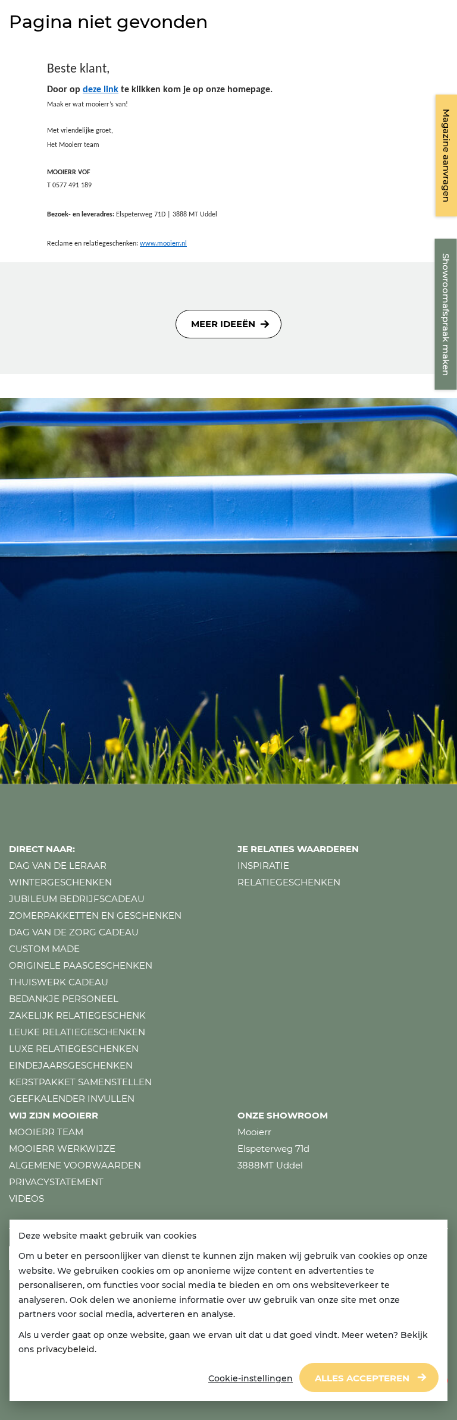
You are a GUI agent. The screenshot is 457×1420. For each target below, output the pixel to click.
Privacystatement (56, 1181)
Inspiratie (263, 865)
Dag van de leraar (58, 865)
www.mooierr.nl (163, 243)
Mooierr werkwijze (62, 1148)
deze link (100, 90)
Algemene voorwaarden (75, 1165)
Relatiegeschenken (288, 882)
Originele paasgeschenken (80, 965)
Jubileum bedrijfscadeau (77, 898)
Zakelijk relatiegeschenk (77, 1015)
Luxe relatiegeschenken (74, 1048)
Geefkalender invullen (71, 1098)
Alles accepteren (362, 1378)
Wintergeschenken (60, 882)
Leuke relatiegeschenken (77, 1032)
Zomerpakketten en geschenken (95, 915)
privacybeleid (65, 1349)
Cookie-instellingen (250, 1378)
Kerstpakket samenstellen (80, 1082)
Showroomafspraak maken (446, 314)
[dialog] (228, 1311)
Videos (26, 1198)
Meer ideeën (223, 323)
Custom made (44, 948)
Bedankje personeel (63, 998)
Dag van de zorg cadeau (74, 932)
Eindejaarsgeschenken (71, 1065)
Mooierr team (46, 1132)
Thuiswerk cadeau (58, 982)
